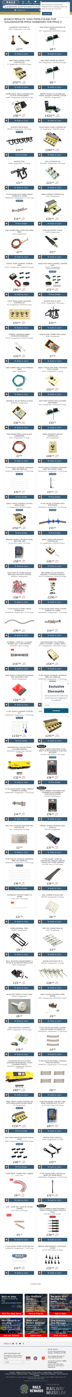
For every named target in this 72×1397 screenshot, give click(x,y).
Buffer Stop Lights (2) (52, 1137)
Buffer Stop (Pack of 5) (52, 961)
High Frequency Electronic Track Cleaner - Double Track (53, 643)
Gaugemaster (18, 29)
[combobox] (36, 6)
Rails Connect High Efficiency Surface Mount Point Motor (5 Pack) (53, 1210)
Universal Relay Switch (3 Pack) (19, 401)
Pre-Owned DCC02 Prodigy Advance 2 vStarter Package (52, 573)
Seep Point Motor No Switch (53, 60)
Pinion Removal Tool (19, 928)
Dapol (20, 543)
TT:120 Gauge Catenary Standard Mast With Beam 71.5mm (52, 468)
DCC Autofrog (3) (52, 161)
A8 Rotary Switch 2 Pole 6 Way (19, 994)
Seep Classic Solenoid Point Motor (52, 995)
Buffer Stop (19, 161)
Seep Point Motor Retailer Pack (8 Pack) (19, 1138)
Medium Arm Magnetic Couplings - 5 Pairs (52, 1247)
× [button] (68, 4)
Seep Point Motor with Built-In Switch (52, 28)
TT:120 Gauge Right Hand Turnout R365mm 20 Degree (19, 790)
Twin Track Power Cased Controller (19, 61)
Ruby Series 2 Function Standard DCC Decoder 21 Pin (19, 676)
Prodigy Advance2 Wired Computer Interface (19, 335)
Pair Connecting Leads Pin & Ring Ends (19, 231)
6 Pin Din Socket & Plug (52, 230)
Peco (20, 646)
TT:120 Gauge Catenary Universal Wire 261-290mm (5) (19, 860)
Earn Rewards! (36, 13)
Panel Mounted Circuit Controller (53, 435)
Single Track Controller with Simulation (19, 504)
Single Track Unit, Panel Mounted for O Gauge (52, 368)
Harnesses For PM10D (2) (19, 27)
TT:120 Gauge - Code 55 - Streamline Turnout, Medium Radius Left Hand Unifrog (52, 860)
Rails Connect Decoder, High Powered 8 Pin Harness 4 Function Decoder (52, 792)
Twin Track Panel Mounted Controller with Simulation (19, 1389)
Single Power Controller (52, 194)
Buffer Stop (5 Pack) (19, 127)
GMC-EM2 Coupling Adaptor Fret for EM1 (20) (19, 826)
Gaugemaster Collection (24, 751)
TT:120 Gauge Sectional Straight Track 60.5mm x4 (53, 1062)
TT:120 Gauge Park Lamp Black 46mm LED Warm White (52, 1174)
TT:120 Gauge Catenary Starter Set (19, 712)
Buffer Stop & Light (52, 301)
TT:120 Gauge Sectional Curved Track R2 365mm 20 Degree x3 (52, 1028)
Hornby (18, 1355)
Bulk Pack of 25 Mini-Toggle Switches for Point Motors (19, 573)
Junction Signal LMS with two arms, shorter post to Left (53, 1102)
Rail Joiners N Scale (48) (52, 895)
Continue (56, 710)
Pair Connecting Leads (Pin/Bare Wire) (19, 368)
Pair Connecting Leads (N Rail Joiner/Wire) (19, 435)
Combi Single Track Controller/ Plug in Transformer (19, 95)
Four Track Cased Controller (52, 127)
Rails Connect (51, 754)
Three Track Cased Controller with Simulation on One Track (19, 1102)
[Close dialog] (68, 683)
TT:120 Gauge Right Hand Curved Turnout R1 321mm (52, 609)
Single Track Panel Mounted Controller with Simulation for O (52, 1390)
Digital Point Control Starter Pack (19, 264)
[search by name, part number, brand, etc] (4, 6)
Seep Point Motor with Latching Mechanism (52, 402)
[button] (23, 3)
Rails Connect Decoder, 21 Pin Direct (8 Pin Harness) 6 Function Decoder (53, 750)
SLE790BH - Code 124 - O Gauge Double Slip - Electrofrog (19, 643)
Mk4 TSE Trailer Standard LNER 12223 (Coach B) (19, 1352)
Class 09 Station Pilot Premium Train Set (19, 1313)
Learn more (46, 13)
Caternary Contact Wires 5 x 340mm (19, 896)
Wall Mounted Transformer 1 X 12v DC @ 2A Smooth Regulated (19, 962)
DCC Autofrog (52, 1279)
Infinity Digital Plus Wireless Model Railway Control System (52, 95)
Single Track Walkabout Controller (52, 540)
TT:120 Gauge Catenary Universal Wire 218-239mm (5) (52, 676)
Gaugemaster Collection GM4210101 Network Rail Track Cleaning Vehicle (19, 1062)
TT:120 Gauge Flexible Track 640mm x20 (19, 609)
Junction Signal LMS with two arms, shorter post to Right (53, 1313)
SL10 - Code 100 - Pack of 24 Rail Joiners (19, 1208)
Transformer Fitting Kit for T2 (19, 1279)
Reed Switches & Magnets (19, 1028)
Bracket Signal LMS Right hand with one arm (19, 540)
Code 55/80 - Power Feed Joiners (19, 1173)
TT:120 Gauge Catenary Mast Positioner (52, 504)
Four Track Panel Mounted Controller (19, 302)
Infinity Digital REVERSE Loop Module (52, 826)
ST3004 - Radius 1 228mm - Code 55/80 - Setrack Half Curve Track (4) (52, 1353)
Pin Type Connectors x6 (52, 928)
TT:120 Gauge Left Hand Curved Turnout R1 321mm (19, 195)
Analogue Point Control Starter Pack (52, 264)
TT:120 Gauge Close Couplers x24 (19, 1246)
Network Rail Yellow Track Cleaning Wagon (19, 748)
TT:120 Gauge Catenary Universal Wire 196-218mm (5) (19, 468)
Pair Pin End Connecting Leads (53, 334)
